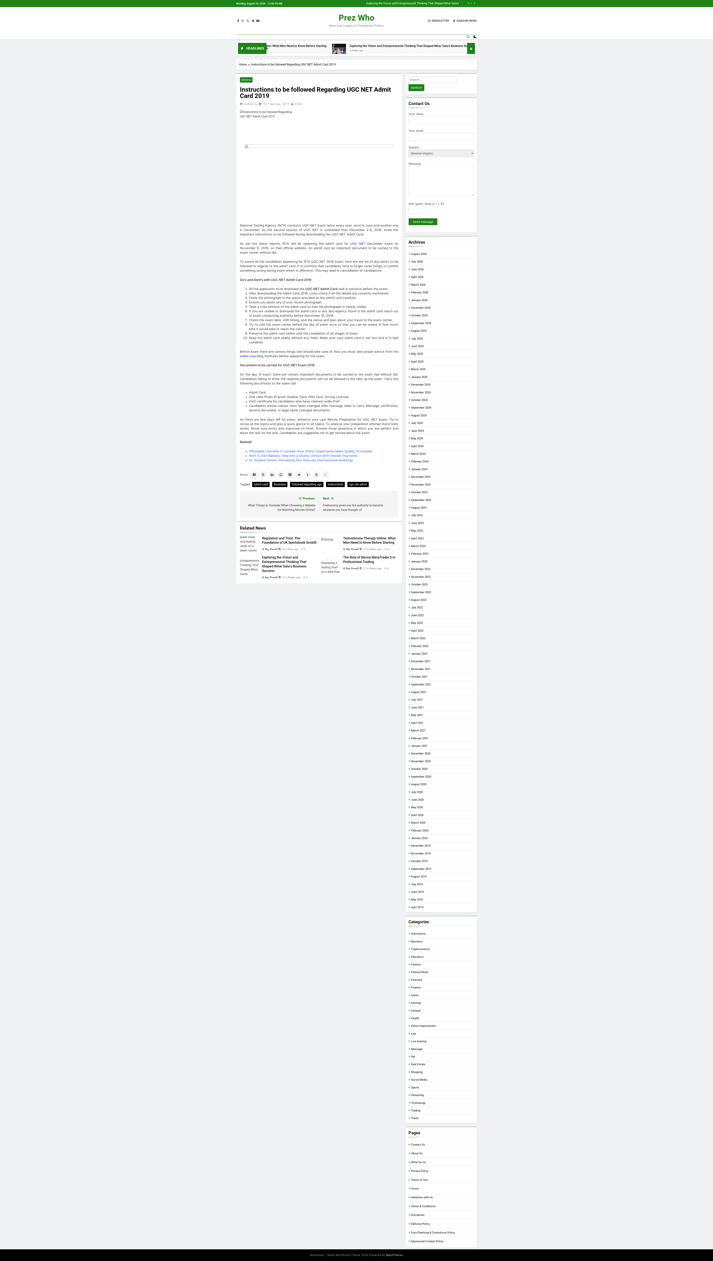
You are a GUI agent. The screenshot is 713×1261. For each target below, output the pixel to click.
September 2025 (421, 323)
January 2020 (419, 838)
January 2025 (419, 377)
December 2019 (420, 845)
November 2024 (421, 392)
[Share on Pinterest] (289, 474)
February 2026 (419, 292)
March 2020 (418, 822)
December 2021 (420, 661)
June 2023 (417, 523)
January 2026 (419, 300)
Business (246, 79)
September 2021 (421, 684)
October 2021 (419, 676)
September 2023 (421, 500)
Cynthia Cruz (251, 104)
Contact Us (418, 1144)
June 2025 (417, 346)
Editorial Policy (420, 1224)
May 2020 (417, 807)
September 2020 (421, 776)
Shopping (417, 1072)
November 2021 (421, 669)
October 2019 (419, 861)
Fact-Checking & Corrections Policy (433, 1232)
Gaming (416, 1003)
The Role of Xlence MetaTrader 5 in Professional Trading (424, 3)
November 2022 (421, 577)
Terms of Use (419, 1180)
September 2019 (421, 869)
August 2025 (419, 331)
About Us (417, 1153)
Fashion (416, 964)
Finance (416, 987)
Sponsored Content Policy (427, 1241)
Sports (415, 1087)
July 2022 (417, 607)
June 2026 (417, 269)
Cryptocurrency (420, 949)
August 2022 (419, 600)
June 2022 (417, 615)
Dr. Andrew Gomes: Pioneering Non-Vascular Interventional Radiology (301, 460)
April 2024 (417, 446)
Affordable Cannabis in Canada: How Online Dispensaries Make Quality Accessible (310, 451)
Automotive (418, 933)
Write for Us (418, 1162)
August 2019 (419, 876)
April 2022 (417, 630)
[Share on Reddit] (298, 474)
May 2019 (417, 899)
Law (413, 1033)
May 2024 (417, 438)
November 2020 (421, 761)
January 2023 (419, 561)
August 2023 (419, 507)
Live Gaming (418, 1041)
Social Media (419, 1079)
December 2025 (420, 307)
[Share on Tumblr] (307, 474)
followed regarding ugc (307, 484)
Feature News (419, 972)
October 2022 (419, 584)
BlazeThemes (394, 1255)
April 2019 (417, 907)
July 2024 (417, 423)
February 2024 (419, 461)
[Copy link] (325, 474)
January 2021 (419, 746)
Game (414, 995)
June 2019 (417, 892)
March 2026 (418, 284)
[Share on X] (263, 474)
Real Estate (418, 1064)
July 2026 (417, 261)
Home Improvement (423, 1026)
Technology (418, 1103)
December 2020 (420, 753)
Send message (423, 222)
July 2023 (417, 515)
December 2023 (420, 477)
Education (417, 957)
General (416, 1010)
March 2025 (418, 369)
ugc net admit (358, 484)
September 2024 (421, 407)
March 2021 (418, 730)
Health (415, 1018)
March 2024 (418, 454)
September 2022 (421, 592)
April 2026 (417, 277)
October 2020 (419, 769)
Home (415, 1188)
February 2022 (419, 646)
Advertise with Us (422, 1197)
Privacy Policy (419, 1171)
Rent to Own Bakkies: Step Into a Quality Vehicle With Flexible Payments (303, 456)
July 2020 (417, 792)
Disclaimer (417, 1215)
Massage (416, 1049)
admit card (261, 484)
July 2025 (417, 338)
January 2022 (419, 653)
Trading (415, 1110)
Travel (415, 1118)
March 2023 (418, 546)
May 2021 (417, 715)
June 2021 (417, 707)
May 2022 (417, 623)
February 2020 (419, 830)
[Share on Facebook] (254, 474)
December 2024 (420, 384)
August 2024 (419, 415)
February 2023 (419, 553)
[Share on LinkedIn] (272, 474)
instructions (335, 484)
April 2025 (417, 361)
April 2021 (417, 723)
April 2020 (417, 815)
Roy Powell (271, 549)
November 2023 (421, 484)
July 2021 (417, 699)
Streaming (417, 1095)
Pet (413, 1056)
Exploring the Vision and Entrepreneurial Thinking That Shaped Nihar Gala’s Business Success (320, 46)
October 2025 (419, 315)
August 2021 (419, 692)
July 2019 (417, 884)
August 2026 (419, 254)
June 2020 (417, 799)
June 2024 (417, 431)
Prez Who (356, 18)
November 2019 (421, 853)
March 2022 (418, 638)
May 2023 (417, 530)
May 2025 (417, 354)
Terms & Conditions (423, 1206)
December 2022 (420, 569)
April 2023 (417, 538)
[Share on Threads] (316, 474)
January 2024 (419, 469)
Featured (416, 980)
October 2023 (419, 492)
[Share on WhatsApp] (280, 474)
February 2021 (419, 738)
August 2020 (419, 784)
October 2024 (419, 400)
